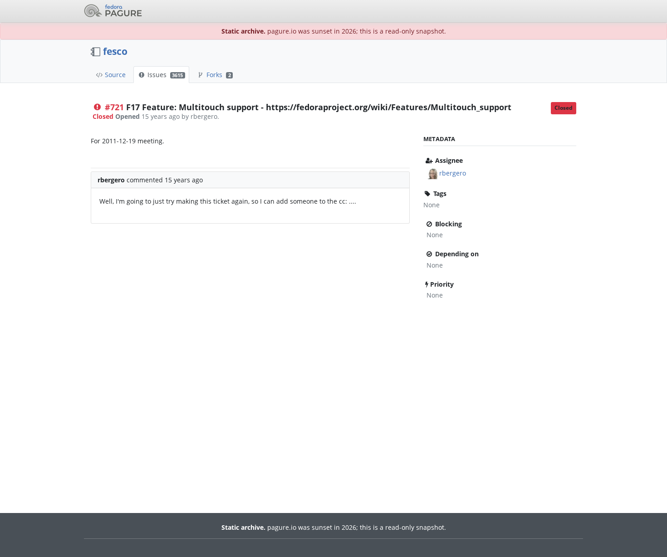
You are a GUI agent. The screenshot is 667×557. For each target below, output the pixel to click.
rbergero (452, 173)
